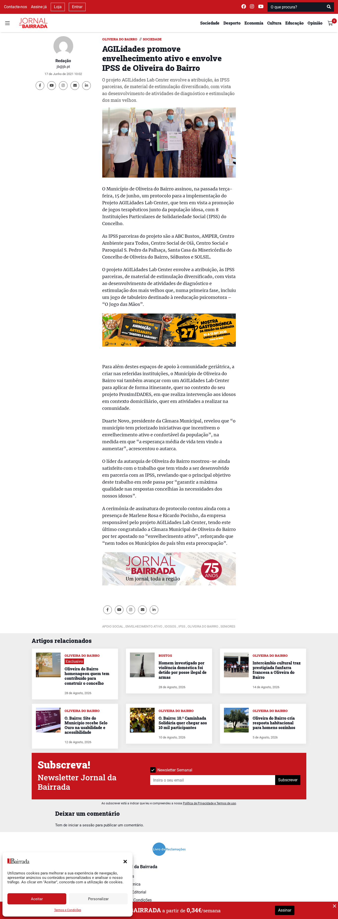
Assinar (284, 910)
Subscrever (287, 780)
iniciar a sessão (81, 825)
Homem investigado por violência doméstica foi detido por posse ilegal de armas (183, 670)
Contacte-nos (15, 6)
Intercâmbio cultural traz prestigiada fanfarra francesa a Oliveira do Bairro (277, 670)
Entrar (77, 6)
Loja (58, 6)
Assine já (39, 6)
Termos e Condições (67, 910)
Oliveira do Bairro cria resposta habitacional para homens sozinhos (274, 722)
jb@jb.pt (63, 66)
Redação (63, 60)
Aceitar (37, 899)
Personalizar (98, 899)
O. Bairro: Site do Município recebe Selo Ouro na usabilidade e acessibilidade (86, 725)
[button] (125, 861)
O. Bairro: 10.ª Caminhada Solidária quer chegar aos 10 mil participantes (183, 722)
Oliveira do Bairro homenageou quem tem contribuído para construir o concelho (87, 676)
